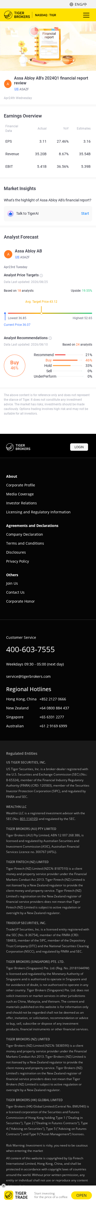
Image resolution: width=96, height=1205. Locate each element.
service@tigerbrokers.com (28, 676)
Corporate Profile (20, 485)
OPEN (81, 1195)
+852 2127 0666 (52, 699)
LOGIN (79, 447)
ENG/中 (81, 4)
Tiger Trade (33, 15)
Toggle (87, 15)
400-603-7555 (30, 649)
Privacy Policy (17, 561)
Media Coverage (20, 494)
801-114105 (28, 819)
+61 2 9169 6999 (53, 725)
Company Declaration (24, 534)
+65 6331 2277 (51, 716)
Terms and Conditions (25, 543)
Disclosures (16, 552)
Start (85, 213)
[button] (48, 83)
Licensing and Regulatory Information (38, 512)
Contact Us (15, 592)
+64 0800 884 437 (54, 708)
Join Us (12, 583)
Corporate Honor (20, 601)
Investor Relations (21, 503)
